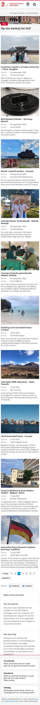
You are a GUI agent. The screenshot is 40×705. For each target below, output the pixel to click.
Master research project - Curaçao (17, 171)
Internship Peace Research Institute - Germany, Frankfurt (18, 548)
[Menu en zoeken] (28, 4)
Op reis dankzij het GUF (16, 28)
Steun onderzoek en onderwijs (6, 13)
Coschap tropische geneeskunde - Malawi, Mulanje (17, 274)
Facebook (15, 586)
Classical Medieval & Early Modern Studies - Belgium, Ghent (17, 491)
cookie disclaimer (11, 701)
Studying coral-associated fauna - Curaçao (17, 328)
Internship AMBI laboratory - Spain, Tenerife (18, 383)
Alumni (2, 13)
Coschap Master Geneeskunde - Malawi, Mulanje (20, 222)
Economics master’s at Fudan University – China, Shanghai (20, 68)
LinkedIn (28, 586)
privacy (35, 699)
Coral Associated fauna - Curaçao (16, 436)
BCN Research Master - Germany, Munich (17, 120)
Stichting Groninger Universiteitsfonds (24, 13)
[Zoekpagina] (34, 4)
